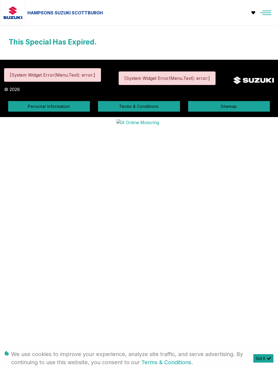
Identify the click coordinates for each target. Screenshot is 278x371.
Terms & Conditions (139, 106)
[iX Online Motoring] (139, 122)
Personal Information (49, 106)
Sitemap (229, 106)
